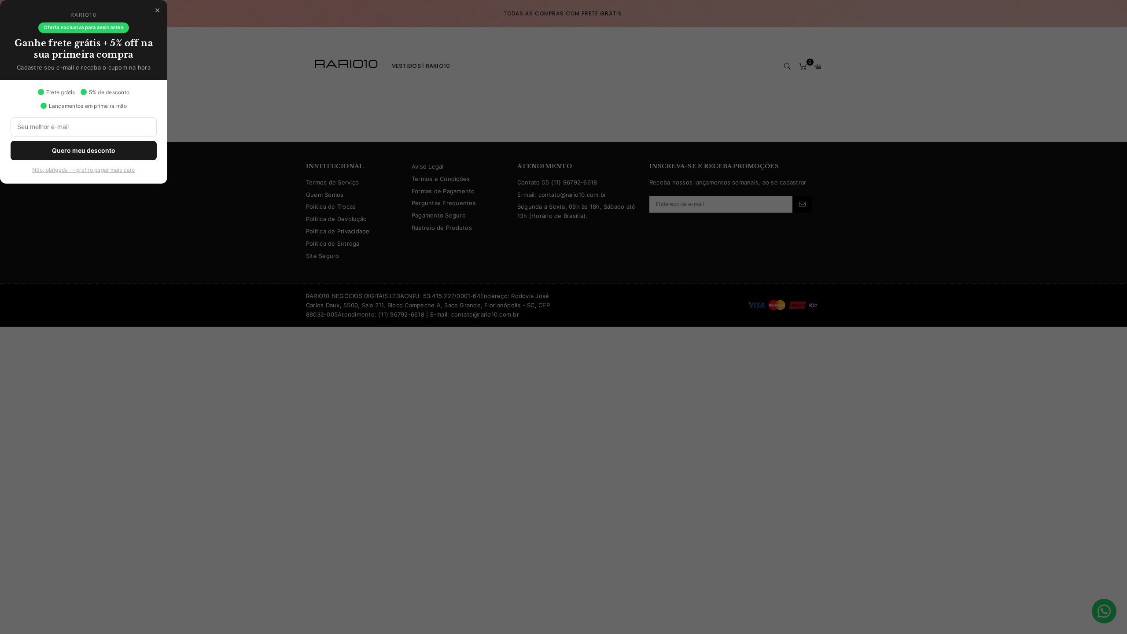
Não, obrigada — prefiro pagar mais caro (83, 169)
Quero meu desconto (83, 150)
